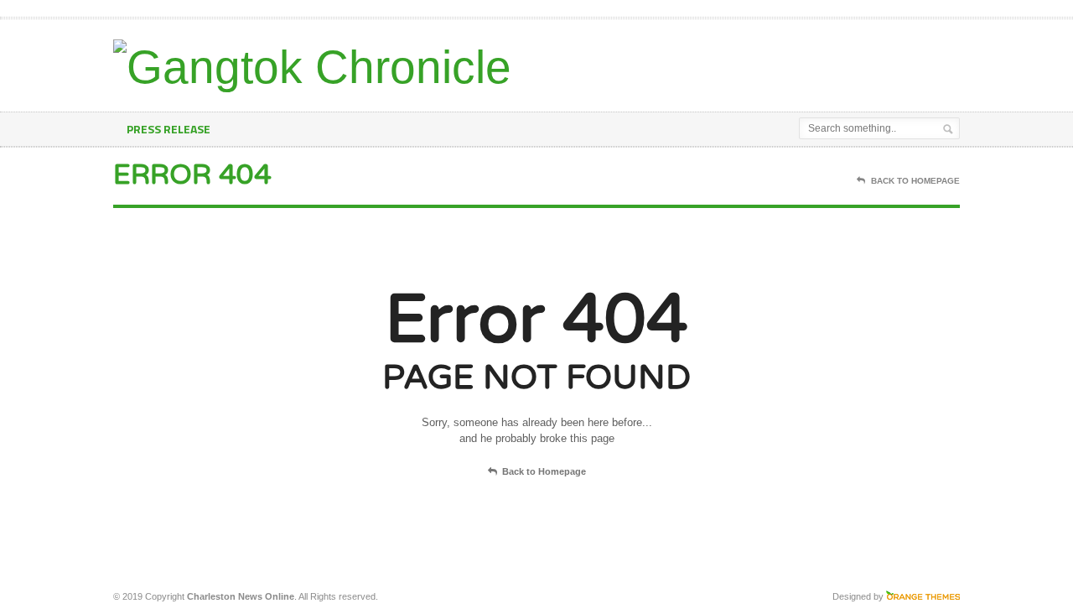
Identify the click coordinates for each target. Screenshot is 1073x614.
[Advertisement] (764, 61)
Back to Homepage (544, 471)
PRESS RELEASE (168, 129)
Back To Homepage (915, 180)
